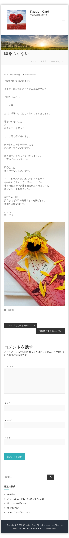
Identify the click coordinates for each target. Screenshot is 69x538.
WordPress (51, 528)
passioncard (30, 74)
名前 (7, 403)
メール (8, 420)
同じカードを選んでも (17, 503)
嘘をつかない (13, 508)
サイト (7, 437)
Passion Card (39, 11)
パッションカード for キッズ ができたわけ (25, 499)
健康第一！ (12, 494)
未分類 (44, 61)
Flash (15, 528)
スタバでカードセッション (18, 512)
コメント (8, 366)
